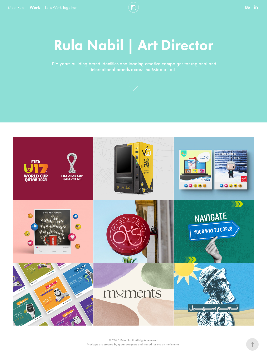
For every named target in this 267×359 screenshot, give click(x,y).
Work (35, 7)
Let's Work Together (61, 7)
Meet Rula (16, 7)
